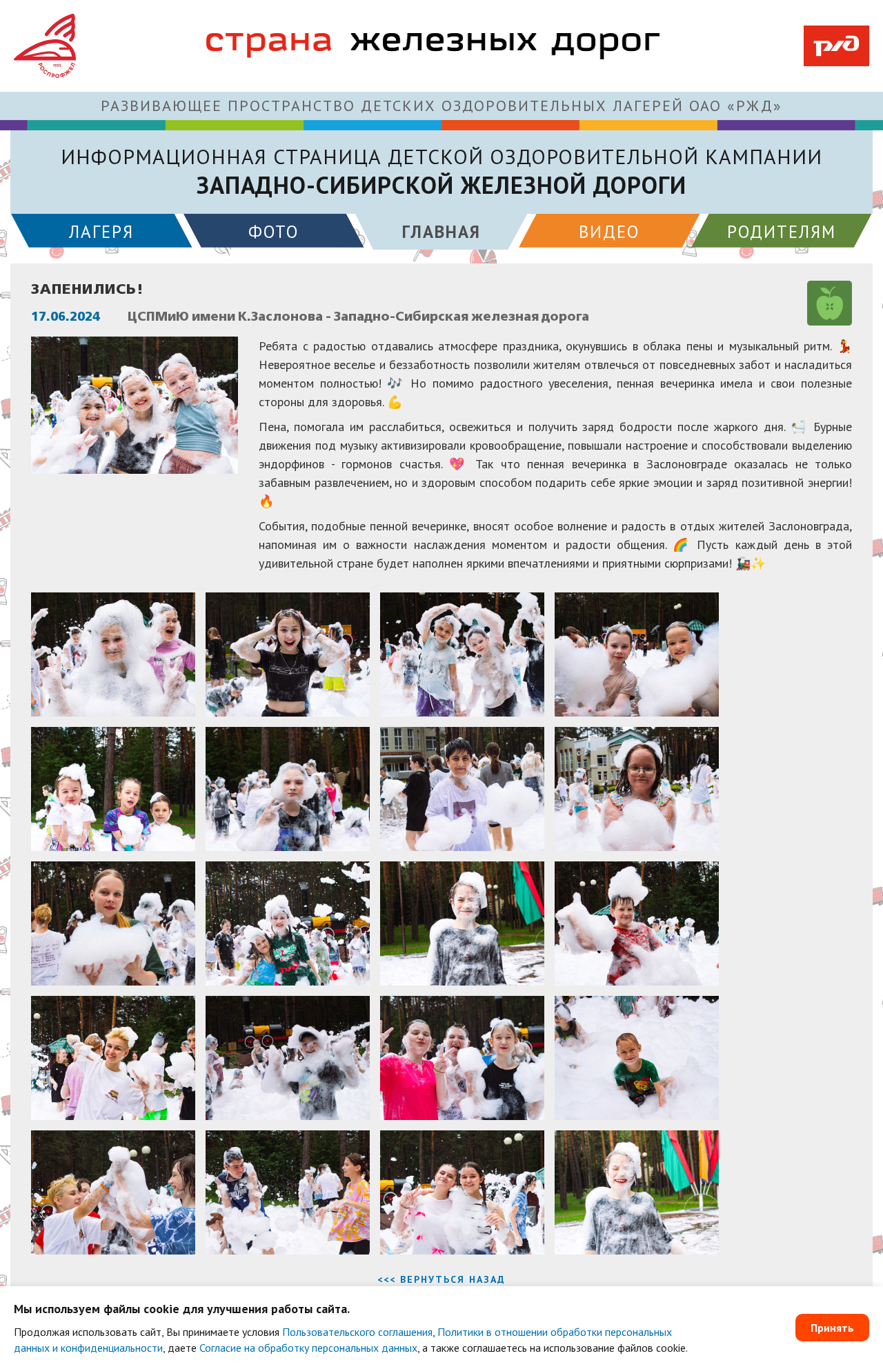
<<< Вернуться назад (441, 1279)
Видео (609, 232)
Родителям (781, 232)
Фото (273, 232)
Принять (832, 1328)
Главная (441, 232)
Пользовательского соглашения (357, 1332)
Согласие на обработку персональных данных (308, 1348)
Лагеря (101, 232)
